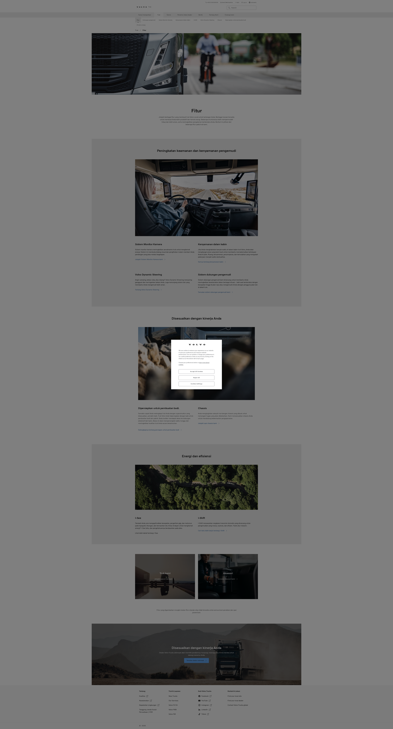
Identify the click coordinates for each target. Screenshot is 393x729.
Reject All (196, 377)
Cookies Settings (196, 384)
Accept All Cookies (196, 371)
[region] (196, 364)
